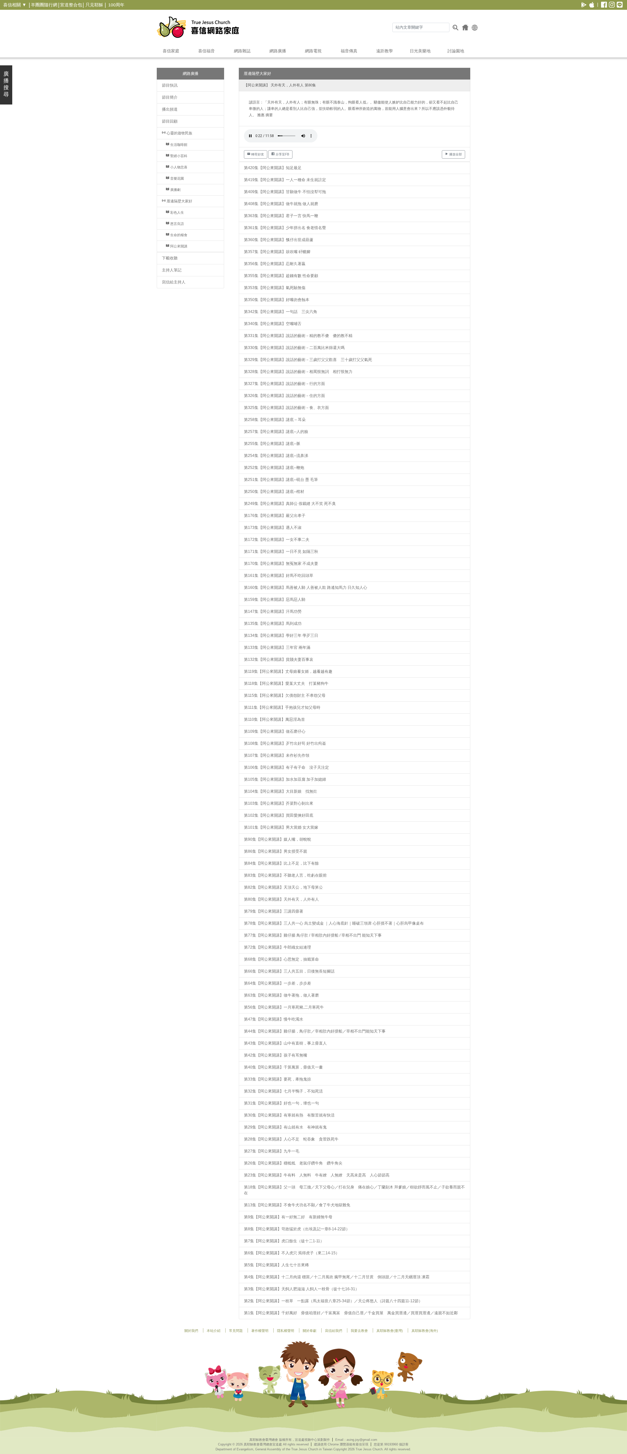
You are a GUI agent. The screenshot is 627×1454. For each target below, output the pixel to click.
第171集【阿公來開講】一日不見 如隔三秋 (281, 551)
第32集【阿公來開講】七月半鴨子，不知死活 (283, 1091)
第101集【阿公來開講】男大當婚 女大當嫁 (281, 827)
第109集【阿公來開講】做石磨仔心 (274, 731)
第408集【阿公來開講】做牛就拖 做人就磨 (281, 204)
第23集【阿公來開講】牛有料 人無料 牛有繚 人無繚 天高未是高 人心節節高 (316, 1175)
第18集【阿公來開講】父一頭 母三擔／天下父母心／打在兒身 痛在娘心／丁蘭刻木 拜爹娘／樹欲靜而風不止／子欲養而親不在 (354, 1190)
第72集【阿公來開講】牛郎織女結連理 (277, 947)
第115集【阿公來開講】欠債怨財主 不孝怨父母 (285, 695)
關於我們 (191, 1331)
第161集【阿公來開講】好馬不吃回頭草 (278, 575)
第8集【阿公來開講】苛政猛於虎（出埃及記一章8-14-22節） (297, 1229)
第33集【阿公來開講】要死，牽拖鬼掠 (277, 1079)
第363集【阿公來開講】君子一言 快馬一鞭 (281, 216)
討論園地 (455, 51)
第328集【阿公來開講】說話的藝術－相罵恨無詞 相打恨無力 (298, 372)
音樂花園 (176, 178)
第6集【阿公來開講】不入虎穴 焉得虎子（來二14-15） (291, 1253)
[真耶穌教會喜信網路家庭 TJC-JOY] (197, 27)
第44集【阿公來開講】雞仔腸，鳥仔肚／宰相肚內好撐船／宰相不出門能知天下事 (315, 1031)
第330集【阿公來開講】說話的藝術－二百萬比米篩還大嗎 (294, 348)
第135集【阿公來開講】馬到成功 (272, 623)
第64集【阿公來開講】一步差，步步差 (277, 983)
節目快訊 (170, 85)
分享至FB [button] (282, 154)
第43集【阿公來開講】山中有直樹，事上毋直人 (285, 1043)
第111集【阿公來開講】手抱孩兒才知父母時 (282, 707)
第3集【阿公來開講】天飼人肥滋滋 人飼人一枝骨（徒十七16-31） (301, 1289)
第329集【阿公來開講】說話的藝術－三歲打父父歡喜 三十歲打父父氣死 (308, 360)
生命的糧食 (178, 235)
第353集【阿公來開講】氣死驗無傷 (274, 288)
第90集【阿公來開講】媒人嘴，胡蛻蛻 (277, 839)
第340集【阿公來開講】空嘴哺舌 (272, 324)
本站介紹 (213, 1331)
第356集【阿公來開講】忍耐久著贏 (274, 264)
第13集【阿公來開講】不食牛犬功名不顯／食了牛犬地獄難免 (297, 1205)
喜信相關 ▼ (14, 4)
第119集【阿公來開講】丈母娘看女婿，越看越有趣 (288, 671)
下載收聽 (170, 258)
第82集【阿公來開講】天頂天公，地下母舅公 (283, 887)
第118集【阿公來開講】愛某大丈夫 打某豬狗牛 (286, 683)
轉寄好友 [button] (257, 154)
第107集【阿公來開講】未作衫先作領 (276, 755)
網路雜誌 (242, 51)
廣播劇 (175, 190)
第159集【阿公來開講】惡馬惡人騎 (274, 599)
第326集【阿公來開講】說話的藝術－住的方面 (284, 396)
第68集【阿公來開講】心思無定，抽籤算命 (281, 959)
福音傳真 (349, 51)
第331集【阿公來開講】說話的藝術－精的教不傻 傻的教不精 (298, 336)
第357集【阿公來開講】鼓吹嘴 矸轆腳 (277, 252)
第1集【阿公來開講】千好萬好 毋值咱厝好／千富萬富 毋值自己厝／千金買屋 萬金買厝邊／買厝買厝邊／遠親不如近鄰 (351, 1313)
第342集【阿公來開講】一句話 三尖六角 (280, 312)
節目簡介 (170, 97)
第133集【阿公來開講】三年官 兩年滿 (277, 647)
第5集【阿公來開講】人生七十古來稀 (276, 1265)
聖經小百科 (178, 156)
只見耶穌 (94, 4)
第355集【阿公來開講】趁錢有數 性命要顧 (281, 276)
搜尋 (455, 27)
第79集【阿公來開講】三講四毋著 (273, 911)
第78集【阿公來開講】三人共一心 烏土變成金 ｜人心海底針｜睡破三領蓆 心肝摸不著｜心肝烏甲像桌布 (334, 923)
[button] (475, 27)
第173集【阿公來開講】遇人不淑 (272, 527)
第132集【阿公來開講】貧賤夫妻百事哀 (278, 659)
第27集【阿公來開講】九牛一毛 (271, 1151)
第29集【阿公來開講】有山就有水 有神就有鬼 (285, 1127)
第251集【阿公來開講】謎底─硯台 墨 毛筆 (281, 479)
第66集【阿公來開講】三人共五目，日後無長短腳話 (289, 971)
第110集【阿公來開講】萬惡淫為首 (274, 719)
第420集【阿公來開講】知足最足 (272, 168)
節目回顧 (170, 121)
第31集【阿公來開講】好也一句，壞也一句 (281, 1103)
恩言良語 (176, 224)
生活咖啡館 (178, 145)
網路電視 (313, 51)
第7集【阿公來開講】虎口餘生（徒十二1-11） (284, 1241)
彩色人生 (176, 212)
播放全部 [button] (455, 154)
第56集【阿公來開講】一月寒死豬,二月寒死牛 (284, 1007)
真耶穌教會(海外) (424, 1331)
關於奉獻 (309, 1331)
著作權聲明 (259, 1331)
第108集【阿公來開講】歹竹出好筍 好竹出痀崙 (285, 743)
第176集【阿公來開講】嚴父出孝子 (274, 515)
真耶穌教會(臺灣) (389, 1331)
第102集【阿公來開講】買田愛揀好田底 (278, 815)
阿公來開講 (178, 246)
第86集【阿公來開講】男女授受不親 (275, 851)
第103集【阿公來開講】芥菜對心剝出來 (278, 803)
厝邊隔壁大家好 (179, 201)
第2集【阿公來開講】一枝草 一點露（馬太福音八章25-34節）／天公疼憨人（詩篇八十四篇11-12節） (333, 1301)
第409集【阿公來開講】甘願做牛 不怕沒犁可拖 (285, 192)
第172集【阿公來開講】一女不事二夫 (276, 539)
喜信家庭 (171, 51)
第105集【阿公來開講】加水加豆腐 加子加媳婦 (285, 779)
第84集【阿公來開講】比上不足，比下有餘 (281, 863)
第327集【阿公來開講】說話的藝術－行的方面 (284, 384)
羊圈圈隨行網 (44, 4)
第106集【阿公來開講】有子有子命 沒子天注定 (286, 767)
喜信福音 (206, 51)
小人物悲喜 (178, 167)
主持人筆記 (171, 270)
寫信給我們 (333, 1331)
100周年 (116, 4)
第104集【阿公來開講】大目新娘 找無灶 (280, 791)
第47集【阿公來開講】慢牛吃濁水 (273, 1019)
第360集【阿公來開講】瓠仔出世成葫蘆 (278, 240)
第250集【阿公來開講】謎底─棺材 (274, 491)
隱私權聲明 (285, 1331)
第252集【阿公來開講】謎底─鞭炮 (274, 467)
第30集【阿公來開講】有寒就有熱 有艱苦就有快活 (289, 1115)
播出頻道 (170, 109)
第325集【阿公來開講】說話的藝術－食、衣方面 (286, 408)
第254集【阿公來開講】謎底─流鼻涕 (276, 456)
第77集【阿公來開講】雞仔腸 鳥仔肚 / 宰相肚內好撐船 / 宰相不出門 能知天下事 (313, 935)
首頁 (465, 27)
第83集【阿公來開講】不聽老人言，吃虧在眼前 (285, 875)
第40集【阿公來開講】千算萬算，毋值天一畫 (283, 1067)
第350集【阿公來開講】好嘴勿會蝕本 (276, 300)
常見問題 (236, 1331)
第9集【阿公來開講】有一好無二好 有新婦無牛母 (288, 1217)
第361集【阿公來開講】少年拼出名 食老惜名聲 (285, 228)
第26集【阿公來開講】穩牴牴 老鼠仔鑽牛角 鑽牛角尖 (293, 1163)
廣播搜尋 (6, 84)
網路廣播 (277, 51)
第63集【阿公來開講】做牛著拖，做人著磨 (281, 995)
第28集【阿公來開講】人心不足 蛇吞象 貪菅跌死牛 (291, 1139)
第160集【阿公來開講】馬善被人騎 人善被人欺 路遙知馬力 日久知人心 (305, 587)
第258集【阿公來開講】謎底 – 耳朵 (275, 420)
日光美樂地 (420, 51)
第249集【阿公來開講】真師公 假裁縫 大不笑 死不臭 (290, 503)
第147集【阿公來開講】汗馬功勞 (272, 611)
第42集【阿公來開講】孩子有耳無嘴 (275, 1055)
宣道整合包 (71, 4)
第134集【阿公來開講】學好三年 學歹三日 (281, 635)
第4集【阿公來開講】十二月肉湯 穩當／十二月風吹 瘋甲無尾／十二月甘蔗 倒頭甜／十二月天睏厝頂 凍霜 (336, 1277)
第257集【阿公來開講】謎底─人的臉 (276, 432)
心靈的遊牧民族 (179, 133)
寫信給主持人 (173, 282)
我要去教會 (359, 1331)
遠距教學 (384, 51)
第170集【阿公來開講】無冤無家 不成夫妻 (281, 563)
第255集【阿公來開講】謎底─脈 (272, 444)
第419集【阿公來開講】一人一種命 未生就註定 (285, 180)
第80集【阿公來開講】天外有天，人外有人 (281, 899)
